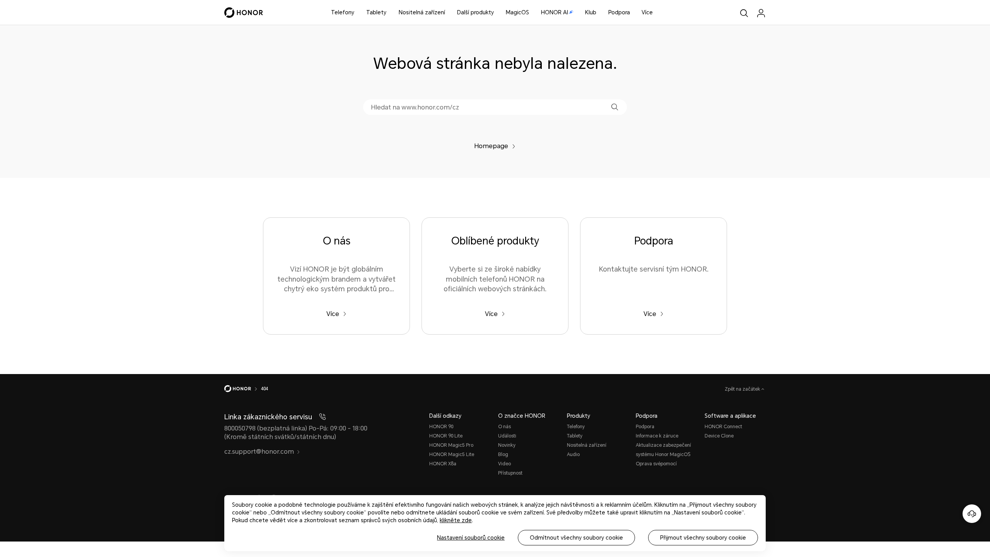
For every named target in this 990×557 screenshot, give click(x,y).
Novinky (506, 445)
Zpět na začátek (743, 389)
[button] (614, 107)
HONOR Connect (723, 426)
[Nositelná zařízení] (448, 12)
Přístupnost (510, 473)
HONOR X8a (442, 463)
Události (507, 436)
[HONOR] (242, 389)
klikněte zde (456, 520)
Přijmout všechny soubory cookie (703, 538)
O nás (504, 426)
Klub (590, 12)
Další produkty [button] (475, 12)
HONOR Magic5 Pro (451, 445)
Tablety (376, 12)
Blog (503, 454)
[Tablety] (389, 12)
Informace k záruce (657, 436)
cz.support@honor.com (259, 451)
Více (647, 12)
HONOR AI (554, 12)
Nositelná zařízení (422, 12)
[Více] (656, 12)
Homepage (491, 146)
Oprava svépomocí (656, 463)
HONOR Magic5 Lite (451, 454)
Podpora (619, 12)
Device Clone (719, 436)
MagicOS (517, 12)
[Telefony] (357, 12)
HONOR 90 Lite (446, 436)
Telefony (342, 12)
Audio (573, 454)
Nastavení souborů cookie (471, 538)
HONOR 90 (441, 426)
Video (504, 463)
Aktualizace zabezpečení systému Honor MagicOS (663, 450)
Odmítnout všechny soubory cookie (576, 538)
